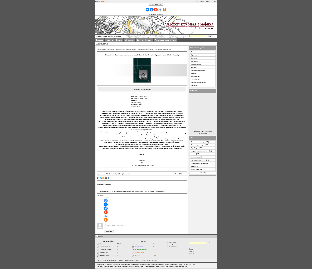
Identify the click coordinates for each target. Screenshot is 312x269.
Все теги (203, 172)
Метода (193, 73)
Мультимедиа (195, 76)
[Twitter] (101, 178)
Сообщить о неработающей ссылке (142, 165)
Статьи (111, 260)
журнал (193, 154)
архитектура (195, 157)
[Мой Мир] (106, 178)
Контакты (191, 253)
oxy (142, 162)
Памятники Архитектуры (132, 260)
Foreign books (143, 96)
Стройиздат (195, 148)
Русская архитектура (198, 145)
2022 (98, 43)
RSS (104, 1)
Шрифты (194, 67)
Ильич (130, 174)
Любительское (196, 64)
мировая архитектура (198, 160)
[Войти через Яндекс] (156, 9)
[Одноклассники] (103, 178)
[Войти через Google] (160, 9)
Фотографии (195, 61)
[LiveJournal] (108, 178)
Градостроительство (198, 163)
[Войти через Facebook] (152, 9)
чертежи (193, 166)
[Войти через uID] (106, 201)
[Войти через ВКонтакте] (147, 9)
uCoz (180, 264)
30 (107, 43)
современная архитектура (199, 151)
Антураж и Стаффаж (198, 70)
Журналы (194, 55)
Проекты (194, 85)
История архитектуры (198, 142)
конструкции (195, 169)
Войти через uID (156, 4)
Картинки (194, 58)
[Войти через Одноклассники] (164, 9)
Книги (193, 52)
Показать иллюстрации (142, 89)
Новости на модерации (198, 82)
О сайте (191, 251)
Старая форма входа (156, 14)
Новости (105, 260)
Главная (97, 1)
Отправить (109, 231)
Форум (121, 260)
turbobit (142, 160)
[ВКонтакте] (98, 178)
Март (103, 43)
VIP (116, 260)
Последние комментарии (149, 260)
